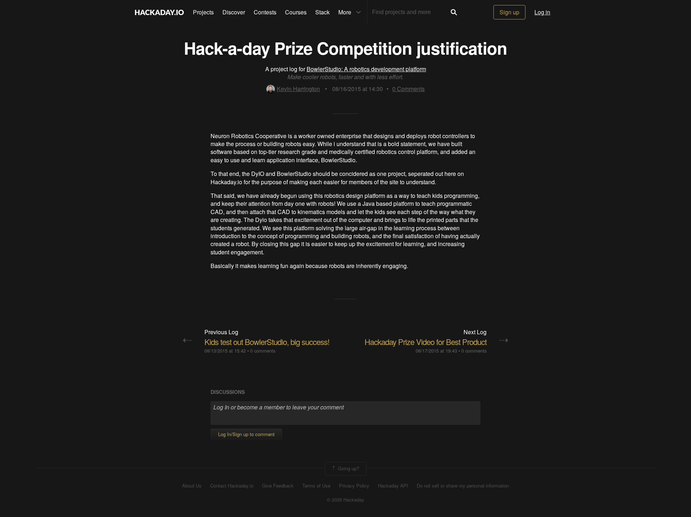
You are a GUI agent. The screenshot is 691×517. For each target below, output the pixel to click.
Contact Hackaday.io (231, 485)
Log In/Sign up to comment (246, 434)
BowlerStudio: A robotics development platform (366, 69)
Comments (408, 89)
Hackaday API (393, 485)
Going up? (348, 468)
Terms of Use (316, 485)
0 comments (262, 350)
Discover (233, 12)
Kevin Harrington (298, 89)
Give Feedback (278, 485)
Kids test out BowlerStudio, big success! (266, 341)
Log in (542, 12)
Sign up (509, 12)
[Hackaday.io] (159, 12)
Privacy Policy (354, 485)
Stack (322, 12)
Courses (296, 12)
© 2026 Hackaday (345, 499)
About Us (192, 485)
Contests (265, 12)
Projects (203, 12)
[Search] (454, 12)
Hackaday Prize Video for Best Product (426, 341)
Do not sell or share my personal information (463, 485)
